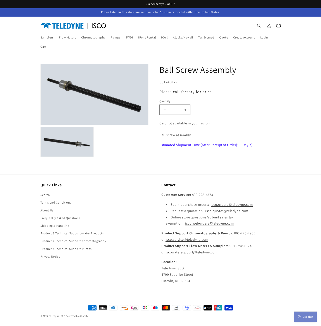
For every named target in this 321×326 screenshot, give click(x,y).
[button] (259, 26)
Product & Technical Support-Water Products (72, 233)
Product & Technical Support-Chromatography (73, 241)
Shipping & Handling (54, 226)
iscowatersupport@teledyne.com (191, 252)
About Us (47, 210)
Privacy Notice (50, 256)
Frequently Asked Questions (60, 218)
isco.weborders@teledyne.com (209, 223)
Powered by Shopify (77, 315)
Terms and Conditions (55, 202)
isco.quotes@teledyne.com (226, 211)
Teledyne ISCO (57, 315)
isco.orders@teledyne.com (232, 204)
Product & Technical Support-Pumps (66, 249)
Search (45, 195)
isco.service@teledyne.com (187, 239)
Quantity (164, 101)
